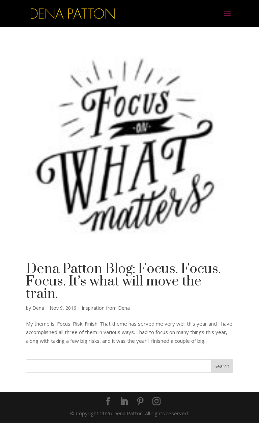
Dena (38, 308)
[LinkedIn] (124, 401)
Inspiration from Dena (106, 308)
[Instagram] (156, 401)
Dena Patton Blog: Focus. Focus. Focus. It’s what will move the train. (123, 281)
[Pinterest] (140, 401)
